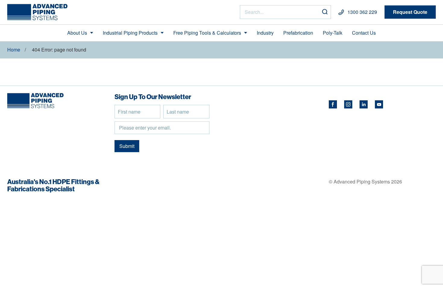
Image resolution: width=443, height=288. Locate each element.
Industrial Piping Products (130, 32)
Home (13, 49)
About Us (77, 32)
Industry (265, 32)
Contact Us (364, 32)
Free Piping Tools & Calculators (207, 32)
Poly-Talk (332, 32)
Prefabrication (298, 32)
